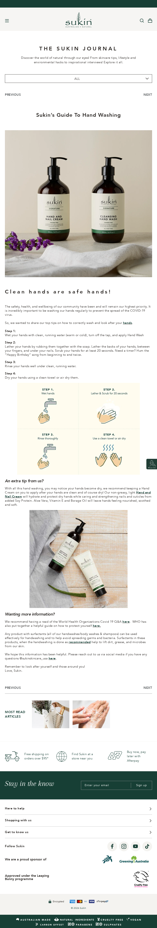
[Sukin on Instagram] (124, 846)
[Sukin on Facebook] (112, 846)
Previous (13, 95)
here (126, 622)
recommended (80, 642)
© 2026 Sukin (78, 908)
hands (127, 323)
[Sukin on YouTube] (135, 846)
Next (148, 95)
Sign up (141, 785)
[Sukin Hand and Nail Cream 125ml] (78, 607)
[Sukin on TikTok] (147, 846)
